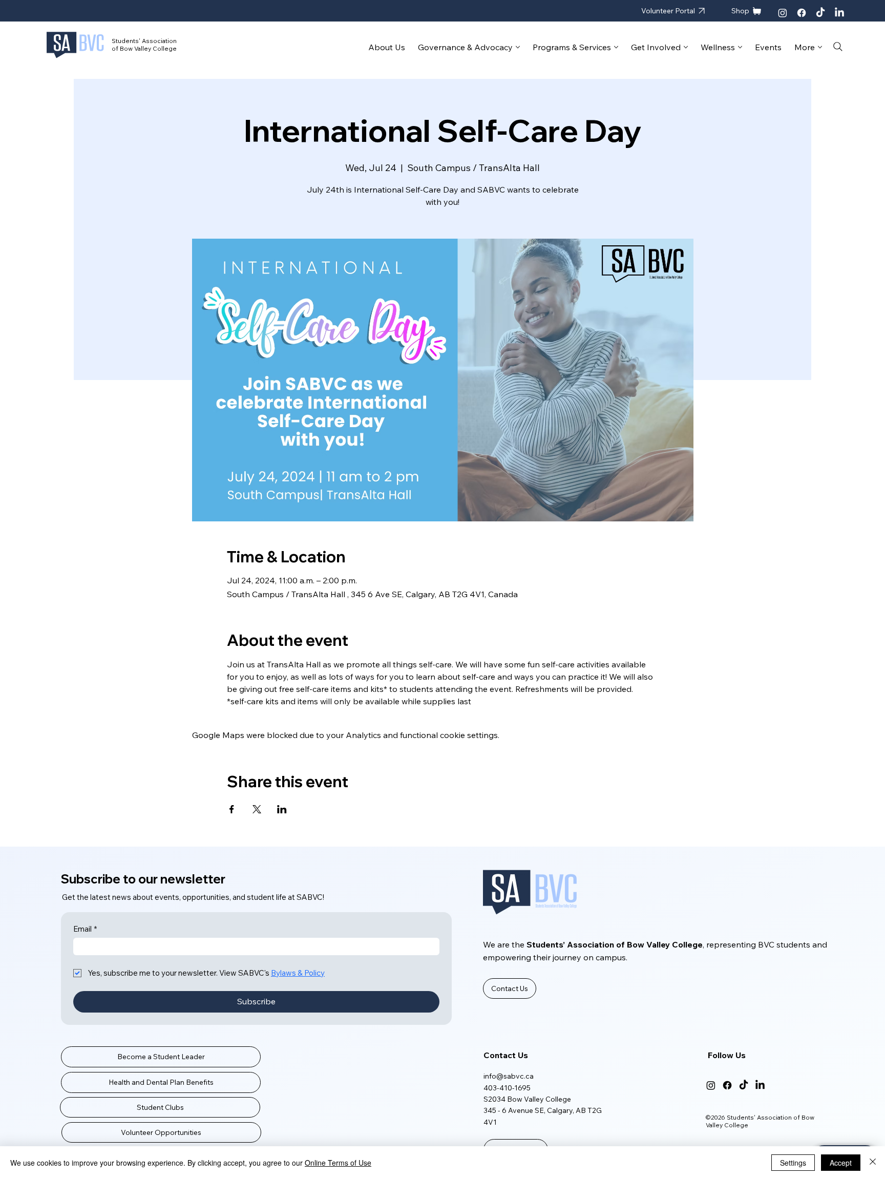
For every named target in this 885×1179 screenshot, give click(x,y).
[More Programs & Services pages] (616, 47)
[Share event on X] (257, 809)
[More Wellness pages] (740, 47)
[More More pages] (820, 47)
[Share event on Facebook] (232, 809)
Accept (841, 1162)
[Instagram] (782, 12)
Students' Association (144, 41)
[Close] (873, 1162)
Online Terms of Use (338, 1162)
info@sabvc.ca (508, 1076)
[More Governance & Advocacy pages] (518, 47)
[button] (509, 988)
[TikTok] (820, 12)
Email (85, 929)
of (116, 48)
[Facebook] (801, 12)
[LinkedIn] (839, 12)
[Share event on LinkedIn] (282, 809)
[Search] (838, 46)
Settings (793, 1162)
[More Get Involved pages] (686, 47)
